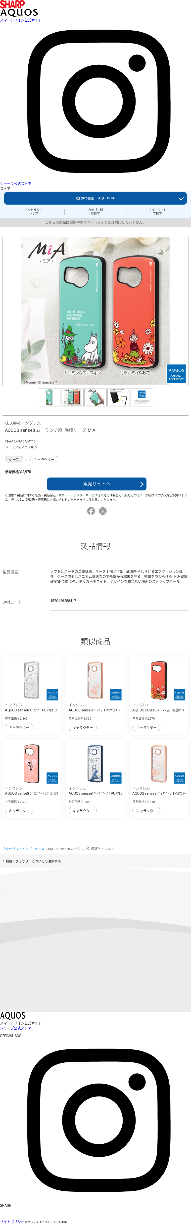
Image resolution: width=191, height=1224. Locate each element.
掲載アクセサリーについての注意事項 (33, 861)
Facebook (92, 511)
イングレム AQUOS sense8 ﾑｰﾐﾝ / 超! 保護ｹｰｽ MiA (158, 710)
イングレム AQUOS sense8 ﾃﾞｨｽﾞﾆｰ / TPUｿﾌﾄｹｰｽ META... (95, 793)
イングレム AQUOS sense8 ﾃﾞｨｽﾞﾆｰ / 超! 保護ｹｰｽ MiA (32, 793)
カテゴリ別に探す (95, 211)
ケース (14, 460)
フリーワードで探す (157, 211)
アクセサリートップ (34, 211)
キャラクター (44, 460)
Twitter (103, 511)
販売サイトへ (96, 483)
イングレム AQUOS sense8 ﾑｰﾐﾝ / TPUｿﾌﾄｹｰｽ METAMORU (31, 710)
